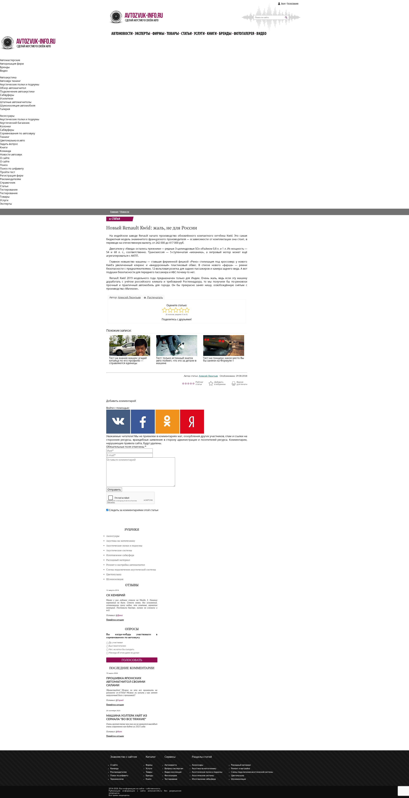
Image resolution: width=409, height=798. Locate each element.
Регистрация (292, 4)
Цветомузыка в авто (12, 140)
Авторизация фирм (12, 63)
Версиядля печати (242, 383)
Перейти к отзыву (115, 620)
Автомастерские (10, 60)
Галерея (5, 109)
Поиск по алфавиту (12, 168)
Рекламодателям (10, 179)
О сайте (4, 158)
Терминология (116, 779)
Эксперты (142, 34)
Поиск (4, 165)
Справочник (7, 182)
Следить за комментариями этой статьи (133, 510)
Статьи (186, 34)
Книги (212, 34)
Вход (283, 4)
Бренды (225, 34)
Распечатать (155, 297)
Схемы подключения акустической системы (252, 772)
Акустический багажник (15, 123)
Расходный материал (241, 765)
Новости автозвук (11, 154)
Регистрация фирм (11, 175)
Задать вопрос (9, 144)
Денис (120, 615)
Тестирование (9, 189)
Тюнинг (4, 137)
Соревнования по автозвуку (17, 133)
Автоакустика (8, 77)
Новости (124, 212)
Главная (114, 212)
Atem (119, 732)
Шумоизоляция (114, 579)
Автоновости (122, 34)
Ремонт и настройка (240, 769)
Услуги (199, 34)
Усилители (6, 98)
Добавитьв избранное (220, 383)
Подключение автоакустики (17, 91)
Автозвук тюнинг (10, 81)
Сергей (120, 700)
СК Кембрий (115, 595)
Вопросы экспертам (174, 769)
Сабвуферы (7, 95)
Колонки (5, 126)
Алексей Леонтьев (129, 297)
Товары (173, 34)
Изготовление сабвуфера (120, 555)
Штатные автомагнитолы (15, 102)
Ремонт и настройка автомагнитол (125, 565)
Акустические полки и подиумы (19, 84)
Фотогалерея (244, 34)
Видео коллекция (173, 772)
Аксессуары (7, 116)
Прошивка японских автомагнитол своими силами (125, 682)
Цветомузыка (113, 574)
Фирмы (158, 34)
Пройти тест (7, 172)
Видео (261, 34)
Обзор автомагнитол (13, 88)
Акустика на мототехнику (120, 541)
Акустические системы (203, 776)
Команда (5, 151)
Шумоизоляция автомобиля (17, 105)
